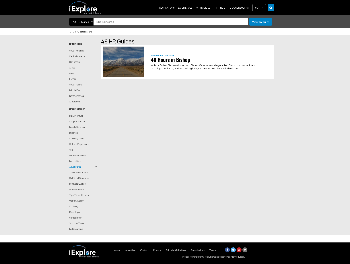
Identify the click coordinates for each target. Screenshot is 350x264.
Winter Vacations (77, 155)
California (169, 55)
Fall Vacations (76, 229)
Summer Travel (76, 223)
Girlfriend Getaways (79, 178)
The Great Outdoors (78, 172)
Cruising (73, 206)
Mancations (75, 161)
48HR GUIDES (203, 7)
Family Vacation (77, 127)
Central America (77, 56)
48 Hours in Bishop (170, 59)
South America (76, 50)
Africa (72, 67)
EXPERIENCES (185, 7)
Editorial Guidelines (176, 250)
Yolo (71, 149)
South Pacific (75, 84)
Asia (71, 73)
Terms (212, 250)
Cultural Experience (79, 144)
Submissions (198, 250)
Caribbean (74, 62)
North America (76, 95)
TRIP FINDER (220, 7)
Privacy (157, 250)
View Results (260, 22)
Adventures (75, 166)
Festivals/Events (77, 183)
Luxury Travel (76, 115)
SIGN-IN (259, 7)
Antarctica (74, 101)
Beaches (73, 132)
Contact (144, 250)
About (117, 250)
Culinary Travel (76, 138)
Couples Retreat (77, 121)
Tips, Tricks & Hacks (79, 195)
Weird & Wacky (76, 200)
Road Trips (74, 212)
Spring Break (75, 217)
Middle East (75, 90)
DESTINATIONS (166, 7)
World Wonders (76, 189)
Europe (72, 79)
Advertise (130, 250)
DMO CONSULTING (239, 7)
